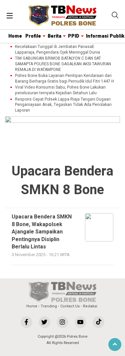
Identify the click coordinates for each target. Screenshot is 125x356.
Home (15, 36)
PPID (73, 36)
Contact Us (70, 306)
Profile (33, 36)
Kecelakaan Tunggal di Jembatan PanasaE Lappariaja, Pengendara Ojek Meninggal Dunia (57, 49)
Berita (54, 36)
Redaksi (90, 306)
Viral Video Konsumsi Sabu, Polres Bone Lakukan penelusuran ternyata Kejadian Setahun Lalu (60, 90)
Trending (49, 306)
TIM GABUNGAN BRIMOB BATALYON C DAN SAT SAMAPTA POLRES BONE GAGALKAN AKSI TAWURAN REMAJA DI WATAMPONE (63, 64)
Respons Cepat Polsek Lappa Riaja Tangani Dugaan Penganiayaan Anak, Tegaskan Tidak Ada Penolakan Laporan (63, 105)
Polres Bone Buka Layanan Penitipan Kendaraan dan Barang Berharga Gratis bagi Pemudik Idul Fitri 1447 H (64, 78)
